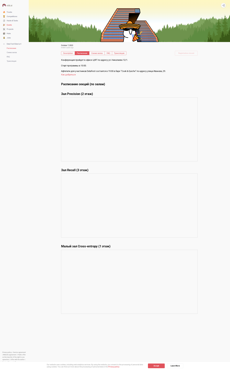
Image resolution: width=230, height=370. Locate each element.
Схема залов (12, 52)
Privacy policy (7, 352)
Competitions (12, 16)
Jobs (9, 38)
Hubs (9, 33)
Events (9, 25)
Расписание (11, 48)
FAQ (8, 57)
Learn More (175, 366)
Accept (156, 366)
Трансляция (11, 61)
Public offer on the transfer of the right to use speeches (14, 357)
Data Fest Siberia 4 (14, 44)
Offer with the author (17, 359)
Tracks (9, 12)
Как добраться (68, 74)
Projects (10, 29)
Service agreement (19, 352)
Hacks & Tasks (12, 21)
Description (68, 53)
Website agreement (9, 355)
